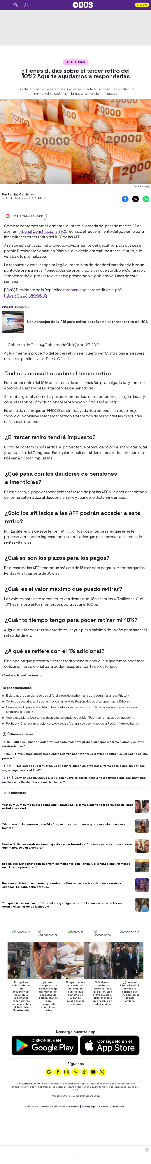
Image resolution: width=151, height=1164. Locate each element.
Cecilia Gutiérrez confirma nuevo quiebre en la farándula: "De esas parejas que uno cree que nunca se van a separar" (67, 845)
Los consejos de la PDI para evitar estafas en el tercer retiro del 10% (87, 321)
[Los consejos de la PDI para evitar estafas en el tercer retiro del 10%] (13, 322)
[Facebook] (58, 1071)
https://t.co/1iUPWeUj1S (25, 295)
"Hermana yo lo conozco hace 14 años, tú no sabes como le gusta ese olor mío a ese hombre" (64, 826)
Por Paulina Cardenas (18, 194)
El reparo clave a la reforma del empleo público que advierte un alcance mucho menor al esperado (75, 993)
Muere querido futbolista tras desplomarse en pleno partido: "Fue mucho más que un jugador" (69, 717)
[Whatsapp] (102, 1071)
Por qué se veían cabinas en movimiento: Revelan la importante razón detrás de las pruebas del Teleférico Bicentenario (21, 996)
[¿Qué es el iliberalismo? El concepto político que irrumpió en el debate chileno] (129, 960)
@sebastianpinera (79, 289)
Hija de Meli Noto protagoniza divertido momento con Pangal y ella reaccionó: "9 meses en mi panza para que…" (66, 865)
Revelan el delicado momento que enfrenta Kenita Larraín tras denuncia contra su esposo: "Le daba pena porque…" (63, 885)
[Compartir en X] (135, 199)
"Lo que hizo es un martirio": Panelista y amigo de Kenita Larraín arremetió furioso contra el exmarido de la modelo (63, 904)
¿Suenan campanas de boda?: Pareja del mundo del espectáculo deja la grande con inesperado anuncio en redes (48, 996)
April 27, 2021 (88, 344)
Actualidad (75, 62)
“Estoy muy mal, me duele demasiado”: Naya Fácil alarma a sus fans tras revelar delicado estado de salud (68, 806)
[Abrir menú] (5, 4)
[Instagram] (66, 1071)
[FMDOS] (83, 4)
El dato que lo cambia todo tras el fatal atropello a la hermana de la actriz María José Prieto (66, 695)
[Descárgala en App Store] (110, 1045)
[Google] (49, 1071)
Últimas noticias (20, 734)
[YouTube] (93, 1071)
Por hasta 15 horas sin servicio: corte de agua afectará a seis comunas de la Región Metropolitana (71, 723)
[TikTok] (84, 1071)
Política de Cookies (37, 1106)
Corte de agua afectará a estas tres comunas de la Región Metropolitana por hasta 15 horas (68, 701)
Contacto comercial (111, 1106)
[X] (75, 1071)
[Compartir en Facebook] (125, 199)
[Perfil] (26, 5)
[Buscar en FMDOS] (16, 5)
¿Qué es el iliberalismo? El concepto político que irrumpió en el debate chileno (130, 992)
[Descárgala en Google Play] (44, 1045)
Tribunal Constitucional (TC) (42, 231)
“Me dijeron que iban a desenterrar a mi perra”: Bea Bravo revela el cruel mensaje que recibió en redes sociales (103, 993)
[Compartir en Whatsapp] (146, 199)
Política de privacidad (65, 1106)
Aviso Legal (89, 1106)
